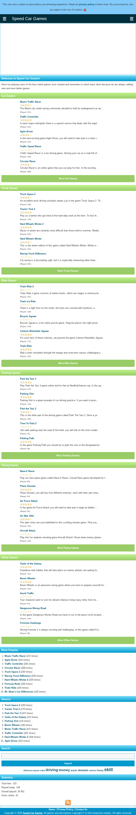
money (64, 770)
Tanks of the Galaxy (30, 563)
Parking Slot (27, 393)
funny (100, 770)
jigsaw (36, 770)
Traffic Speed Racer (30, 146)
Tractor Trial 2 (27, 209)
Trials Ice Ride (28, 301)
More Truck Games (68, 271)
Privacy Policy (65, 809)
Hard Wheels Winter (31, 238)
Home (52, 809)
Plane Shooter (28, 486)
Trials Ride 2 (27, 286)
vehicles (93, 770)
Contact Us (81, 809)
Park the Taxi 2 (28, 408)
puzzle (74, 770)
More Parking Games (68, 455)
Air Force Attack (29, 501)
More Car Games (68, 178)
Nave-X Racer (27, 471)
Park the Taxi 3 (28, 378)
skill (108, 769)
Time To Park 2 (28, 423)
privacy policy (86, 4)
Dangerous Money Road (33, 608)
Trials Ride (26, 346)
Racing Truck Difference (33, 253)
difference (28, 770)
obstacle (83, 770)
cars (42, 770)
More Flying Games (68, 548)
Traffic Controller (29, 116)
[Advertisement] (68, 49)
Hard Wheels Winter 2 (32, 224)
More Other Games (68, 640)
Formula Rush (12, 684)
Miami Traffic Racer (30, 101)
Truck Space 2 (27, 194)
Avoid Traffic (27, 593)
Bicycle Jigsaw (28, 316)
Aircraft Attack (27, 530)
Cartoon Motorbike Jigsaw (34, 331)
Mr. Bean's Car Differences (19, 691)
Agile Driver (26, 131)
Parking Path (27, 438)
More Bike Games (68, 363)
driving (52, 770)
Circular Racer (28, 161)
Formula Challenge (30, 623)
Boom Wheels (27, 578)
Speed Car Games (32, 813)
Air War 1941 (27, 516)
